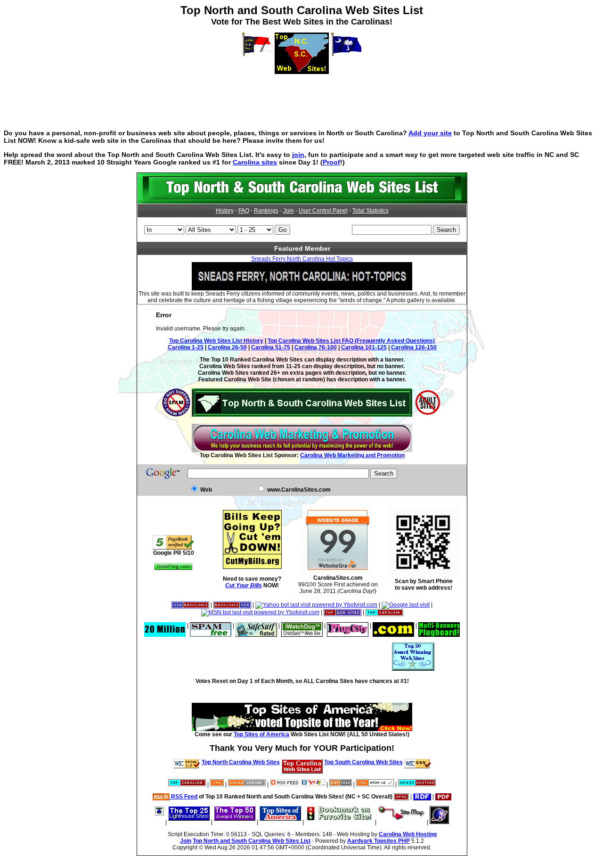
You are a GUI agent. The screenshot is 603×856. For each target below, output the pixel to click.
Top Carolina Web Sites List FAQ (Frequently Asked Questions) (351, 340)
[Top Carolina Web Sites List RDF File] (422, 796)
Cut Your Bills (243, 585)
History (225, 210)
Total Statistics (370, 210)
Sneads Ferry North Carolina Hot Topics (302, 258)
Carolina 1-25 (186, 347)
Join (288, 210)
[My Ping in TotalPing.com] (173, 568)
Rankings (266, 210)
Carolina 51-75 (270, 347)
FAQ (243, 210)
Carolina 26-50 (227, 347)
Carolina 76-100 (315, 347)
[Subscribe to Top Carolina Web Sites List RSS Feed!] (297, 784)
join (298, 154)
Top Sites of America (261, 734)
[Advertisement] (301, 95)
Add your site (430, 133)
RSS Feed (183, 796)
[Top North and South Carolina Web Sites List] (302, 201)
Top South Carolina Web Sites (363, 762)
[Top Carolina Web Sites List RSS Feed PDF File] (443, 796)
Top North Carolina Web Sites (241, 762)
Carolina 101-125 (364, 347)
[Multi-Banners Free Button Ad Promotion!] (439, 625)
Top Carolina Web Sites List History (216, 340)
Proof (331, 162)
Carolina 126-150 (414, 347)
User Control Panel (323, 210)
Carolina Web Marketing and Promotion (352, 455)
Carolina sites (255, 162)
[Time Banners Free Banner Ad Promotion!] (393, 625)
